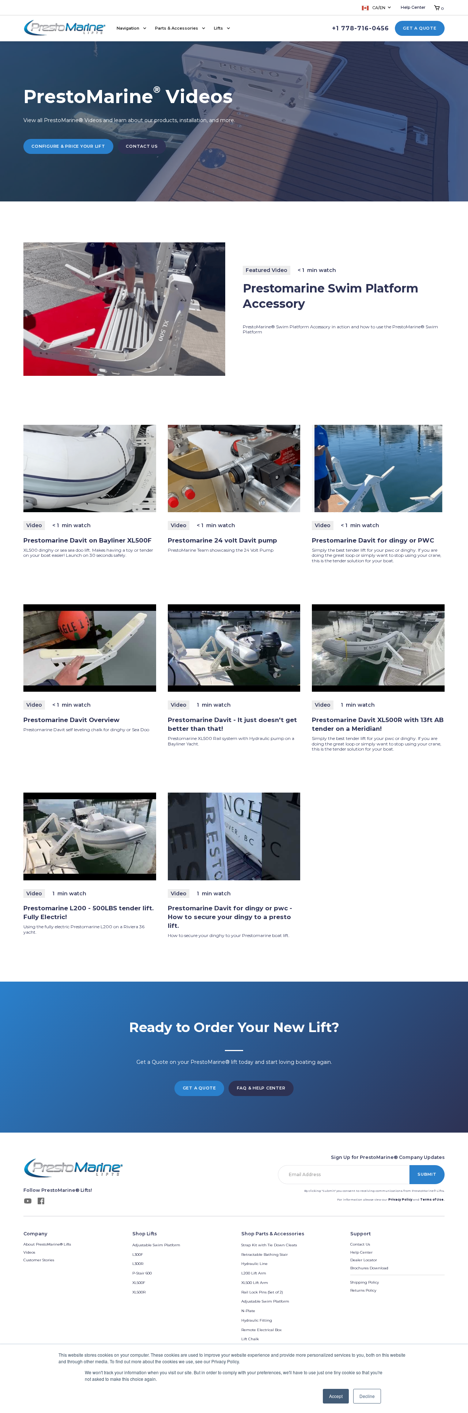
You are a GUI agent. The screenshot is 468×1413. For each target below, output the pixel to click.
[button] (376, 7)
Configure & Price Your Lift (68, 146)
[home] (64, 28)
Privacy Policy (400, 1199)
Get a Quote (419, 28)
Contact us (142, 146)
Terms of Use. (432, 1199)
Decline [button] (367, 1396)
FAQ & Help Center (261, 1088)
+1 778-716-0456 (360, 28)
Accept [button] (336, 1396)
